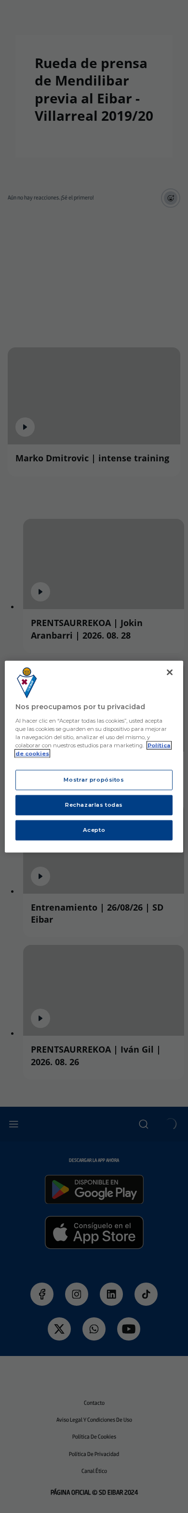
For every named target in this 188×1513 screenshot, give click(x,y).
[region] (94, 757)
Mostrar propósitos (94, 779)
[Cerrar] (169, 672)
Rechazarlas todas (94, 804)
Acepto (94, 829)
